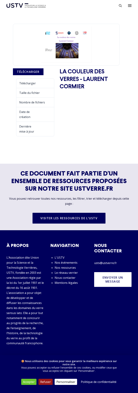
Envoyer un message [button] (113, 279)
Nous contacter (65, 278)
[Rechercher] (119, 5)
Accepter (29, 382)
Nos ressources (65, 268)
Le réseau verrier (66, 273)
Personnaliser (65, 382)
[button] (129, 5)
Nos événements (66, 263)
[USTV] (26, 5)
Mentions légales (66, 283)
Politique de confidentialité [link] (98, 382)
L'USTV (60, 258)
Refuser (45, 382)
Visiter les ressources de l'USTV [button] (68, 218)
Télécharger (28, 72)
